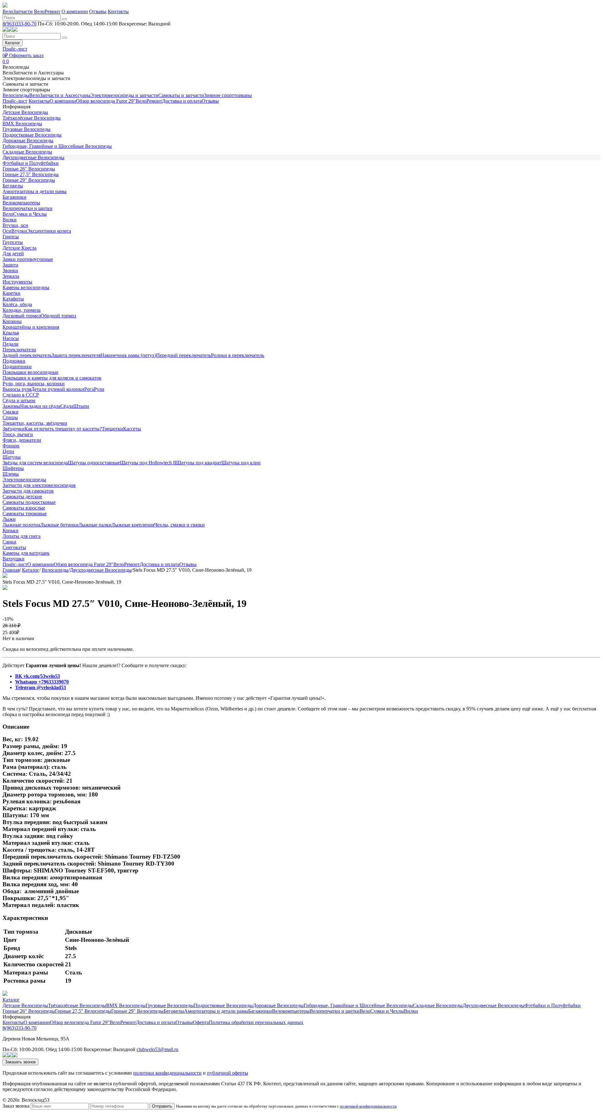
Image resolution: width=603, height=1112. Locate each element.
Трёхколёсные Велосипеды (32, 118)
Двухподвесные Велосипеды (33, 157)
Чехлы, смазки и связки (179, 524)
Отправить (162, 1106)
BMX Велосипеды (22, 123)
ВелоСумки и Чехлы (25, 214)
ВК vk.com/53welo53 (37, 676)
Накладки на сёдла (40, 406)
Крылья (11, 332)
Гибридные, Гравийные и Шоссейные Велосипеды (57, 146)
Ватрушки (13, 558)
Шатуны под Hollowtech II (148, 462)
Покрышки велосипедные (30, 372)
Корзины (12, 321)
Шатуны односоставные (94, 462)
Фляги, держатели (22, 440)
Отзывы (97, 11)
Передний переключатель (183, 355)
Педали (11, 344)
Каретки (11, 293)
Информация (16, 106)
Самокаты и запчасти (25, 84)
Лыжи (9, 519)
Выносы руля (17, 389)
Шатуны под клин (241, 462)
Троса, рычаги (18, 434)
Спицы (10, 417)
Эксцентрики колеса (49, 231)
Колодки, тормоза (22, 310)
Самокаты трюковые (25, 513)
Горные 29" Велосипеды (29, 180)
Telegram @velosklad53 (40, 687)
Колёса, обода (17, 304)
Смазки (11, 411)
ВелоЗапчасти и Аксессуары (33, 72)
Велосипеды (16, 67)
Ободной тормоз (58, 315)
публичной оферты (227, 1073)
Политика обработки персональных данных (256, 1022)
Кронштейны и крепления (31, 327)
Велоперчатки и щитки (27, 208)
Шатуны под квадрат (198, 462)
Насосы (11, 338)
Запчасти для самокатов (28, 491)
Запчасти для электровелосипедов (39, 485)
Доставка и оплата (182, 101)
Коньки (11, 530)
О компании (75, 11)
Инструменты (17, 281)
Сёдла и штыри (19, 400)
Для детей (13, 253)
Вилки (10, 219)
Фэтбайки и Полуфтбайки (31, 163)
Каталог (12, 42)
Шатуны (12, 457)
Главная (11, 570)
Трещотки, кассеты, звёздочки (35, 423)
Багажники (14, 197)
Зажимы (11, 406)
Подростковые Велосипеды (32, 135)
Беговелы (13, 185)
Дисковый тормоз (22, 315)
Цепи (8, 451)
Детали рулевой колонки (57, 389)
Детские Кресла (19, 248)
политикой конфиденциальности (368, 1106)
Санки (9, 541)
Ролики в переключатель (237, 355)
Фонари (11, 445)
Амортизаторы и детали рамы (35, 191)
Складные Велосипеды (27, 151)
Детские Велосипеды (25, 112)
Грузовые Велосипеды (27, 129)
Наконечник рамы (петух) (128, 355)
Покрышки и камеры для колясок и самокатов (52, 378)
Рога (89, 389)
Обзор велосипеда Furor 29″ (106, 101)
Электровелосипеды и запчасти (36, 78)
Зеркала (11, 276)
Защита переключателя (76, 355)
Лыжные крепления (132, 524)
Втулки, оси (15, 225)
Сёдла (66, 406)
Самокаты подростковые (29, 502)
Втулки (19, 231)
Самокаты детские (22, 496)
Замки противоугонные (28, 259)
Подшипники (17, 366)
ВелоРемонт (47, 11)
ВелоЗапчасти (18, 11)
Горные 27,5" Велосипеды (31, 174)
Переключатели (19, 349)
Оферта (201, 1022)
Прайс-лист (15, 48)
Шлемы (11, 474)
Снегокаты (14, 547)
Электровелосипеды (24, 479)
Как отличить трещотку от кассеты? (63, 428)
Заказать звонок (20, 1062)
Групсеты (13, 242)
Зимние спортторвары (26, 89)
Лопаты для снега (22, 536)
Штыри (81, 406)
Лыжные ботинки (59, 524)
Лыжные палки (95, 524)
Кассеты (132, 428)
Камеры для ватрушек (26, 553)
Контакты (118, 11)
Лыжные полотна (21, 524)
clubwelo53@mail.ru (157, 1049)
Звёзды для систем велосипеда (35, 462)
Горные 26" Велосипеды (29, 168)
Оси (7, 231)
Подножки (14, 361)
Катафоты (13, 298)
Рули (99, 389)
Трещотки (112, 428)
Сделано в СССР (21, 394)
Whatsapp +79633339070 (42, 681)
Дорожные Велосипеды (28, 140)
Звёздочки (13, 428)
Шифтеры (13, 468)
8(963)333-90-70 (19, 23)
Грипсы (11, 236)
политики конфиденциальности (167, 1073)
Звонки (10, 270)
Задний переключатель (27, 355)
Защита (10, 264)
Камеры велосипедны (26, 287)
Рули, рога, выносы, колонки (34, 383)
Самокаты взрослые (24, 507)
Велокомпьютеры (21, 202)
